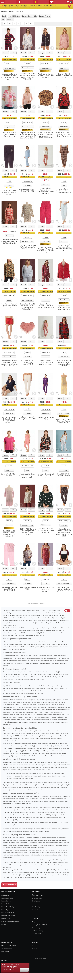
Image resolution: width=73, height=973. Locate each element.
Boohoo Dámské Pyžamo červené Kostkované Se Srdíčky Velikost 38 (46, 190)
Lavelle (45, 583)
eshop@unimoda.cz (6, 948)
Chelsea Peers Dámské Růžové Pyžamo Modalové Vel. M (9, 589)
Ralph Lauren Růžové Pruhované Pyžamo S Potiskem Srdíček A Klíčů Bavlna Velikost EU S (27, 135)
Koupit (5, 53)
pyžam (18, 733)
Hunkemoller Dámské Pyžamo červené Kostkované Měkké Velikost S (64, 363)
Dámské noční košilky (7, 907)
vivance (64, 525)
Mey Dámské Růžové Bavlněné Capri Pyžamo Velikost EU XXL (27, 475)
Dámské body (5, 904)
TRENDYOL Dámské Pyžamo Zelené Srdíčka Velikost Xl (46, 530)
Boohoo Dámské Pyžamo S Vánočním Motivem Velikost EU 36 (46, 305)
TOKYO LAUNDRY (63, 583)
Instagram (35, 952)
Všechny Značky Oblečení (39, 925)
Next (63, 185)
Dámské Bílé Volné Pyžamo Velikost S (63, 475)
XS (10, 24)
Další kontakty (5, 951)
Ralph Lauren (9, 68)
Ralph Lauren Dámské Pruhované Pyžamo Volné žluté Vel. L (63, 421)
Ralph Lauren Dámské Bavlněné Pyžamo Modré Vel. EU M (45, 75)
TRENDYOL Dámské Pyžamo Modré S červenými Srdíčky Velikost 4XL (9, 420)
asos (9, 300)
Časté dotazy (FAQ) (37, 895)
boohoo (45, 184)
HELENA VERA (27, 241)
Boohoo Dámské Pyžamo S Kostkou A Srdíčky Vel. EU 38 (46, 362)
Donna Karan (64, 126)
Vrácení (34, 904)
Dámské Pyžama (6, 910)
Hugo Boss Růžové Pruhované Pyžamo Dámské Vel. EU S (9, 134)
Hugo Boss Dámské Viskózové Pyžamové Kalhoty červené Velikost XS (45, 250)
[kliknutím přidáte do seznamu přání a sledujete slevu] (13, 52)
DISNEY (64, 241)
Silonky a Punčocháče (7, 912)
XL (26, 24)
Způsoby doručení (37, 898)
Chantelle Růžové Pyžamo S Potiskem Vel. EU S (64, 75)
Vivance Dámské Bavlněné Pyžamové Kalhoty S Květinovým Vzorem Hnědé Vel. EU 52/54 (64, 532)
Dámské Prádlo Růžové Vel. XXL (9, 475)
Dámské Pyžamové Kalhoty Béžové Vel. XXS (27, 418)
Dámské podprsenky (7, 898)
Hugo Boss (9, 127)
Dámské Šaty (36, 910)
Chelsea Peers (9, 357)
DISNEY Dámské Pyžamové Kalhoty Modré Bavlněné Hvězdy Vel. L (64, 247)
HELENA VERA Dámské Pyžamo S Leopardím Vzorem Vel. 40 (27, 247)
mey (27, 470)
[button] (9, 63)
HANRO (9, 525)
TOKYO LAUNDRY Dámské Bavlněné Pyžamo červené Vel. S (64, 589)
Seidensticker (27, 300)
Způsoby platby (36, 901)
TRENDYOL (9, 413)
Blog (33, 922)
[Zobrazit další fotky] (16, 48)
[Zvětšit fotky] (2, 48)
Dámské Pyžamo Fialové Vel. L (27, 588)
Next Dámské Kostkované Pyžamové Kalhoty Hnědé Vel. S (64, 190)
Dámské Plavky (5, 895)
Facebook (34, 946)
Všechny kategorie (10, 884)
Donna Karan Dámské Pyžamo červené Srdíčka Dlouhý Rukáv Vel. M (64, 134)
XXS (5, 24)
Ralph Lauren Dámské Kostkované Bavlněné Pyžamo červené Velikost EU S (9, 76)
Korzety (3, 924)
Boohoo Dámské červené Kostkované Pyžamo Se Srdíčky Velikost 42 (9, 241)
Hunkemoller (64, 356)
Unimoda (27, 185)
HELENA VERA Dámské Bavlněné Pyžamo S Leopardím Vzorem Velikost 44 (27, 531)
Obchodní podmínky (37, 930)
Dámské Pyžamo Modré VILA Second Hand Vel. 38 (46, 475)
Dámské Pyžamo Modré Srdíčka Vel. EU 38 (27, 190)
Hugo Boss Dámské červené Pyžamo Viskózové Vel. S (64, 307)
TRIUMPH (9, 185)
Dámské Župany (5, 918)
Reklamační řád (36, 933)
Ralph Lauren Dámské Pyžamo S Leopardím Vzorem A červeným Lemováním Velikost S (45, 135)
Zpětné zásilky (36, 907)
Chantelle (63, 68)
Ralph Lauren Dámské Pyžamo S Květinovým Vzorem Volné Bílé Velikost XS (27, 76)
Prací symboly (36, 928)
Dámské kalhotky (6, 901)
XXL (31, 24)
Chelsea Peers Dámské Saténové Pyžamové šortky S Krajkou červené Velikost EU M (9, 363)
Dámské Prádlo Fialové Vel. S (46, 418)
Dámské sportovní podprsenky (10, 921)
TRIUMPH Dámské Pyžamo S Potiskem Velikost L (9, 192)
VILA (45, 470)
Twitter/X (34, 949)
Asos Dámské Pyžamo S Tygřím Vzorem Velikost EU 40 (9, 305)
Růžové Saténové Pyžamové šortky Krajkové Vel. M (27, 362)
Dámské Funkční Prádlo (8, 915)
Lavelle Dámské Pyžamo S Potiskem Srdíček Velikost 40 (45, 589)
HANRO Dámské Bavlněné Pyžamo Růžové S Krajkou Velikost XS (9, 533)
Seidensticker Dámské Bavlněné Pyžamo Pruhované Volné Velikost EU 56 (27, 306)
